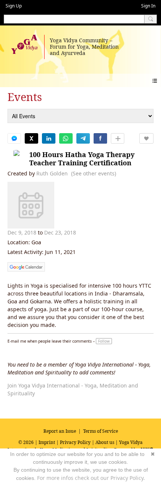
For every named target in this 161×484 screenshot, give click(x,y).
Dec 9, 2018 (21, 232)
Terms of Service (100, 431)
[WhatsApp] (66, 138)
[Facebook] (100, 138)
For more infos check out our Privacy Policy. (91, 477)
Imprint (47, 442)
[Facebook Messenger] (14, 138)
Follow (104, 341)
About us (104, 442)
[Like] (146, 138)
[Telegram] (83, 138)
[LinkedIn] (48, 138)
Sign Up (14, 6)
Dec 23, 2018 (60, 232)
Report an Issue (59, 431)
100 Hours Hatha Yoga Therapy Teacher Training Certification (81, 159)
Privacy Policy (75, 442)
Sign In (148, 6)
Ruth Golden (52, 173)
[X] (31, 138)
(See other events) (93, 173)
